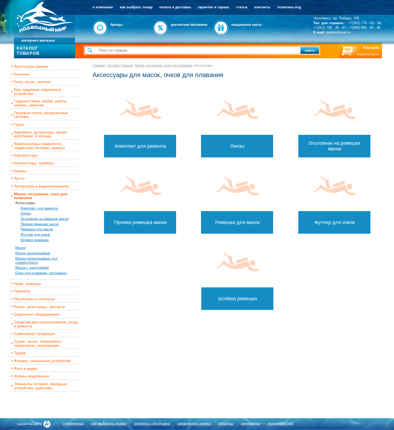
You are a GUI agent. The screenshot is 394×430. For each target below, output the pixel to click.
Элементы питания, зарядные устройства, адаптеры (40, 386)
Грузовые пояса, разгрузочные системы (41, 115)
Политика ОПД (289, 7)
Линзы (26, 213)
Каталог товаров (120, 65)
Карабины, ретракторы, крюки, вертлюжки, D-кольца (41, 134)
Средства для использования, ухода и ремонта (46, 324)
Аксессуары (25, 203)
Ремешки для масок (37, 229)
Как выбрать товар (136, 7)
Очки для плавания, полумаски (40, 273)
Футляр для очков (35, 235)
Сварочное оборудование (37, 314)
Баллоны (22, 74)
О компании (102, 7)
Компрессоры (26, 155)
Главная (98, 65)
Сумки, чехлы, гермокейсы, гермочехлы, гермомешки (38, 343)
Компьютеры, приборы (34, 163)
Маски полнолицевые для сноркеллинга (36, 260)
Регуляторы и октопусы (34, 299)
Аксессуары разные (31, 66)
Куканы (20, 171)
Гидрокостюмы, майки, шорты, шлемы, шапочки (41, 103)
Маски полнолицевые (32, 253)
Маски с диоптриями (32, 268)
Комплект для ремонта (39, 208)
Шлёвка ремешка (35, 240)
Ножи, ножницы (27, 284)
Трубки (20, 353)
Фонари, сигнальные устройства (42, 361)
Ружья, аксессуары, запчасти (39, 307)
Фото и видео (26, 369)
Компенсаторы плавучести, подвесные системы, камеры (39, 146)
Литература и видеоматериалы (41, 186)
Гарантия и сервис (213, 7)
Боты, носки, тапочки (32, 82)
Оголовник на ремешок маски (45, 219)
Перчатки (22, 291)
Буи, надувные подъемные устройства (37, 91)
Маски (20, 248)
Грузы (19, 124)
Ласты (19, 178)
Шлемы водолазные (31, 376)
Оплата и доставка (175, 7)
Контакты (262, 7)
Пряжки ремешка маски (40, 224)
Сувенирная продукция (34, 334)
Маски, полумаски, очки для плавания (40, 196)
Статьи (241, 7)
